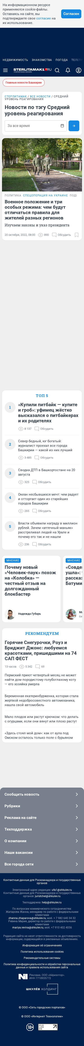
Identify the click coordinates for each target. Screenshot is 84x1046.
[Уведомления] (67, 70)
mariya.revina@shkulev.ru (27, 927)
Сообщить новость (21, 794)
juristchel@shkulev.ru (47, 896)
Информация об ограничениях (42, 945)
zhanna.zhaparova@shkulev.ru (27, 918)
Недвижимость (15, 60)
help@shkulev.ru (52, 902)
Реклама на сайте (20, 817)
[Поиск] (57, 70)
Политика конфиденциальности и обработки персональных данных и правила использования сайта (42, 966)
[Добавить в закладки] (76, 235)
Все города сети (19, 864)
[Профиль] (78, 70)
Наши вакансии (18, 852)
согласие (43, 18)
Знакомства (42, 60)
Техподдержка (18, 829)
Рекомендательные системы (42, 958)
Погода (62, 60)
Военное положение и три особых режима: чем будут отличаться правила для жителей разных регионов (35, 210)
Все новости (40, 96)
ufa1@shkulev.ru (62, 889)
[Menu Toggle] (5, 70)
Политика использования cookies (42, 951)
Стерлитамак (16, 96)
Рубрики (12, 806)
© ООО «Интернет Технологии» (42, 1016)
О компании (15, 841)
